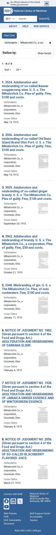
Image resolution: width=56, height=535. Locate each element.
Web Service (41, 26)
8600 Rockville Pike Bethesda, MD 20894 (40, 500)
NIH (23, 530)
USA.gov (37, 530)
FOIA (6, 516)
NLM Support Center (40, 513)
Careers (34, 520)
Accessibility (36, 516)
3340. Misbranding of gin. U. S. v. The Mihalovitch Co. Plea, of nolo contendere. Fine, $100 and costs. (26, 289)
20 (19, 69)
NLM (17, 530)
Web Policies (10, 513)
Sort (7, 69)
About (13, 26)
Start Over (9, 35)
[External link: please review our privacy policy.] (6, 500)
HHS (28, 530)
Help (25, 26)
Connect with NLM (13, 494)
